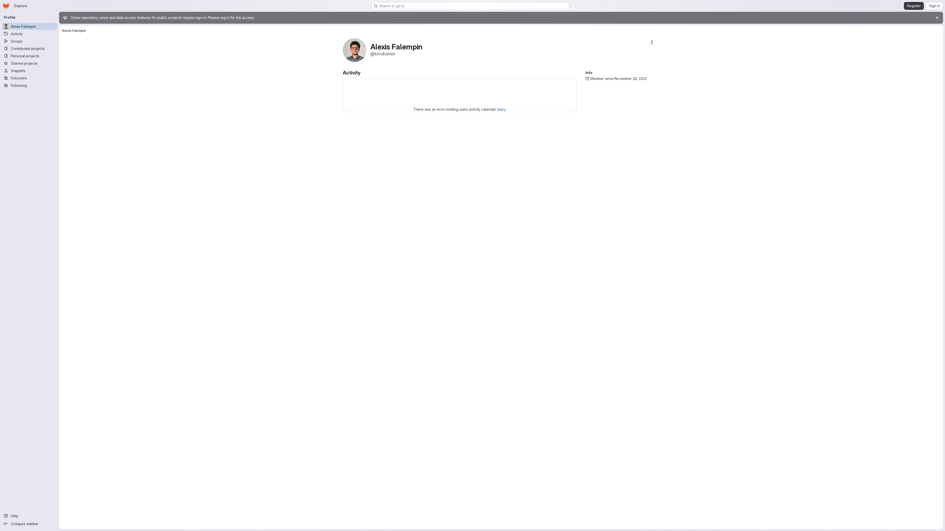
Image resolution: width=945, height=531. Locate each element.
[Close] (937, 18)
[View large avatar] (354, 50)
